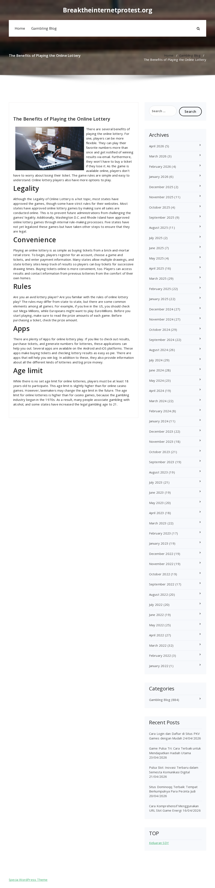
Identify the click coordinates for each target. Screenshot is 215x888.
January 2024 (158, 421)
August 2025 (158, 227)
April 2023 (156, 513)
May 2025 (156, 258)
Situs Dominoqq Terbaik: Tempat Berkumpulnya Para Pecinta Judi (173, 789)
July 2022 (156, 604)
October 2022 (159, 574)
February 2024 (160, 411)
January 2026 (158, 176)
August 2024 (158, 350)
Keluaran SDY (159, 843)
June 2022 (156, 615)
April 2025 (156, 268)
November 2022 (161, 564)
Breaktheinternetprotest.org (107, 10)
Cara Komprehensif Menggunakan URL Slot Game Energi (174, 808)
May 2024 (156, 380)
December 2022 (161, 554)
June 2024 (156, 370)
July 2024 (156, 360)
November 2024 (161, 319)
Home (20, 28)
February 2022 (160, 655)
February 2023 (160, 533)
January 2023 (158, 543)
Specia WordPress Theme (28, 879)
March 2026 (158, 156)
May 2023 (156, 503)
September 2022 (161, 584)
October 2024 (159, 329)
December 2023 (161, 431)
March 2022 (158, 645)
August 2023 (158, 472)
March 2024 (158, 401)
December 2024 (161, 309)
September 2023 (161, 462)
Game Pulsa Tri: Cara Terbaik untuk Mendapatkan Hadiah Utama (175, 750)
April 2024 (156, 390)
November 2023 (161, 441)
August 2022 (158, 594)
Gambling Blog (44, 28)
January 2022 (158, 666)
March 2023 (158, 523)
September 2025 (161, 217)
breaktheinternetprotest (31, 107)
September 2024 (161, 340)
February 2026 (160, 166)
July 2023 (156, 482)
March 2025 (158, 278)
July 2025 (156, 238)
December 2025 (161, 187)
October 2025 (159, 207)
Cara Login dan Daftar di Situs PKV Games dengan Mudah (174, 735)
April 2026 (156, 146)
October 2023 (159, 452)
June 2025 (156, 248)
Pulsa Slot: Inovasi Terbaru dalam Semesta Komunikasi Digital (173, 769)
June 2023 (156, 492)
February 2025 (160, 289)
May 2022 (156, 625)
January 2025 (158, 299)
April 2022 (156, 635)
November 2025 (161, 197)
